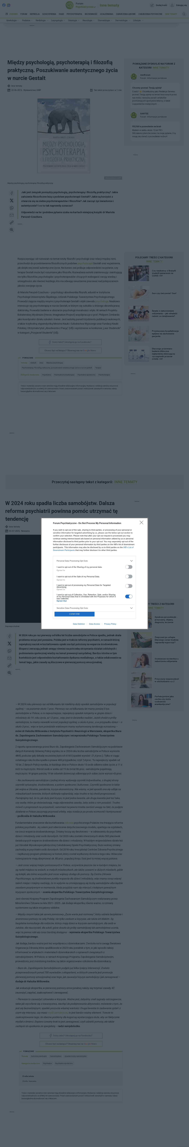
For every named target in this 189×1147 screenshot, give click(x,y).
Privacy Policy (110, 624)
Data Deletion (79, 624)
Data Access (94, 624)
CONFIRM (74, 614)
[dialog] (94, 573)
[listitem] (94, 560)
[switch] (128, 567)
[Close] (142, 523)
